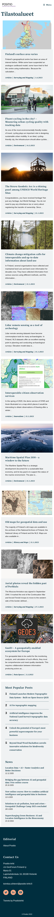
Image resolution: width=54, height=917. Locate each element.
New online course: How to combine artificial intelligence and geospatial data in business (26, 793)
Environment (19, 145)
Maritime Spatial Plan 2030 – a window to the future (22, 459)
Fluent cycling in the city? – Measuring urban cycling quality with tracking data (26, 122)
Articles (8, 78)
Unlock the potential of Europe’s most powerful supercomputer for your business (27, 731)
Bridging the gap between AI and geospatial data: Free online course (25, 781)
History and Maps (21, 542)
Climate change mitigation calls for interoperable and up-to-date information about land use (25, 257)
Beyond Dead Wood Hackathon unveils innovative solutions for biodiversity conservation (27, 746)
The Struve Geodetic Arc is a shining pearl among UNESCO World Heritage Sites (26, 189)
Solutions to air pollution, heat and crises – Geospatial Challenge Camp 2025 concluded (25, 805)
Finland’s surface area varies (21, 54)
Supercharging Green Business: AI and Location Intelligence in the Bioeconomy (24, 817)
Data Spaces (19, 674)
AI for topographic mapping (22, 705)
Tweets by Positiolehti (13, 901)
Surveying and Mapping (23, 78)
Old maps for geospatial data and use (26, 522)
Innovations (18, 416)
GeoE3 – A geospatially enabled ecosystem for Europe (23, 650)
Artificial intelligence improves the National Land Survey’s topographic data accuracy (28, 716)
